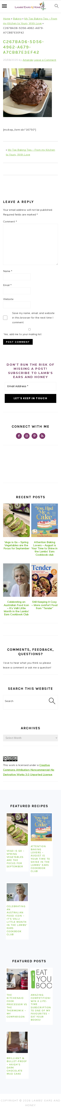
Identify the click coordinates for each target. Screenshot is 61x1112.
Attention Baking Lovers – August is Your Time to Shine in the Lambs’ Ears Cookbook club (45, 548)
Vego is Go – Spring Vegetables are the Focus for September (16, 545)
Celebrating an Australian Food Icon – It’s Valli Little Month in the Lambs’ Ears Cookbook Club (16, 608)
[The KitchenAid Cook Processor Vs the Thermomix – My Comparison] (17, 979)
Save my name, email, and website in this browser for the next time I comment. (33, 317)
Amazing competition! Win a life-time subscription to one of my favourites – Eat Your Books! (41, 1007)
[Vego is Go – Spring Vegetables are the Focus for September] (16, 520)
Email (7, 285)
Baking (17, 18)
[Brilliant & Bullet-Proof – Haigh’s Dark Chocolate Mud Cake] (17, 1042)
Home (6, 18)
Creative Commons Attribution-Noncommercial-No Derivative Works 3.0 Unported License (28, 769)
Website (8, 299)
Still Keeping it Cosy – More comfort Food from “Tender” (45, 605)
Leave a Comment (45, 59)
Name (7, 271)
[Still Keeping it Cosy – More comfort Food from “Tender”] (44, 580)
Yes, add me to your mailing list (22, 334)
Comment (10, 221)
